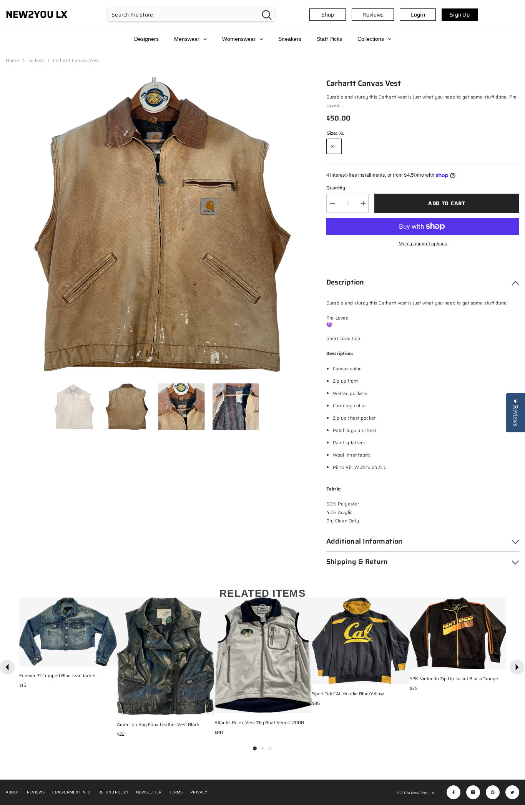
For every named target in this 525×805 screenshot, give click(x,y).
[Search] (191, 14)
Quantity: (336, 187)
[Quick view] (109, 658)
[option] (154, 226)
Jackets (36, 60)
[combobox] (183, 14)
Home (12, 60)
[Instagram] (473, 792)
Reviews (373, 14)
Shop (327, 14)
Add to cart (446, 203)
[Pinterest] (493, 792)
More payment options (423, 243)
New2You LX (422, 793)
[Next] (517, 667)
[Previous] (7, 667)
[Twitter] (512, 792)
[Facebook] (453, 792)
